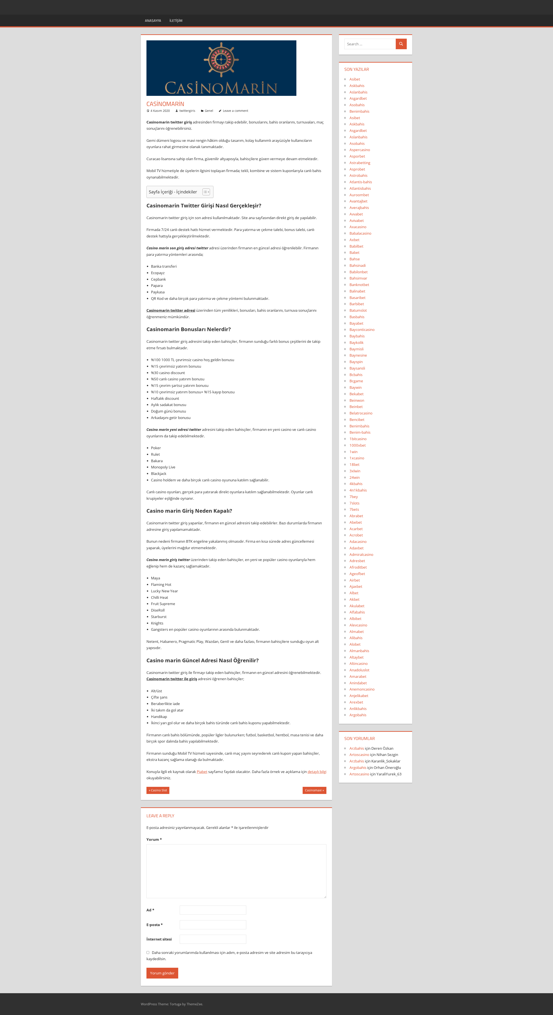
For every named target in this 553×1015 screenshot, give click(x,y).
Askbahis (357, 85)
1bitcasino (358, 438)
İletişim (176, 20)
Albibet (355, 618)
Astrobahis (358, 175)
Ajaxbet (356, 586)
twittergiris (187, 111)
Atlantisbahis (360, 188)
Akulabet (357, 605)
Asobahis (357, 104)
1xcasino (357, 457)
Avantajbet (358, 201)
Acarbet (356, 528)
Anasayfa (153, 20)
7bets (354, 509)
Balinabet (357, 291)
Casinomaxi (313, 791)
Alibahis (356, 637)
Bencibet (357, 419)
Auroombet (359, 194)
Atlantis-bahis (361, 181)
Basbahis (357, 316)
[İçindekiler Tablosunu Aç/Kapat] (204, 192)
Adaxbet (357, 547)
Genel (209, 111)
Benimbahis (359, 111)
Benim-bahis (360, 432)
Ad (150, 909)
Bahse (355, 258)
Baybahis (357, 336)
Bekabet (357, 393)
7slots (354, 503)
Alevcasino (358, 625)
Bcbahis (356, 374)
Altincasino (359, 663)
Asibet (355, 79)
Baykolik (357, 342)
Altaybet (357, 657)
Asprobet (357, 169)
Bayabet (356, 323)
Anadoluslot (359, 669)
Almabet (357, 631)
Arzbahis (357, 748)
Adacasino (358, 541)
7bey (354, 496)
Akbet (354, 599)
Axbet (354, 239)
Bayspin (356, 361)
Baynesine (358, 355)
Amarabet (358, 676)
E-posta (154, 924)
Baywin (356, 387)
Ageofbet (357, 573)
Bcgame (356, 380)
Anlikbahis (358, 708)
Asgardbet (358, 98)
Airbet (355, 580)
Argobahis (358, 714)
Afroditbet (358, 567)
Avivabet (357, 220)
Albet (354, 592)
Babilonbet (359, 271)
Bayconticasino (362, 329)
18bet (354, 464)
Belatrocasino (361, 413)
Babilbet (356, 246)
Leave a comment (235, 111)
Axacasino (358, 226)
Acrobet (356, 535)
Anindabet (358, 682)
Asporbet (357, 156)
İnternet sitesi (159, 939)
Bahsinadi (358, 265)
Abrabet (356, 515)
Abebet (356, 522)
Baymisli (357, 348)
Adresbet (357, 560)
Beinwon (357, 400)
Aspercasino (360, 149)
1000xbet (358, 445)
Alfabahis (357, 612)
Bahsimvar (358, 278)
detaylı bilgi (317, 771)
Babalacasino (360, 233)
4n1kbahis (358, 490)
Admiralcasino (361, 554)
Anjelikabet (359, 695)
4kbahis (356, 483)
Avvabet (356, 214)
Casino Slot (159, 791)
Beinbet (356, 406)
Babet (354, 252)
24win (355, 477)
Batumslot (358, 310)
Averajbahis (359, 207)
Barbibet (357, 303)
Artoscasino (359, 754)
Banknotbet (359, 284)
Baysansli (357, 368)
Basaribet (357, 297)
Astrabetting (360, 162)
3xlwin (355, 470)
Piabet (202, 771)
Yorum (154, 839)
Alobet (355, 644)
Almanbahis (359, 650)
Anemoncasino (362, 689)
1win (354, 451)
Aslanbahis (358, 92)
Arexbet (356, 702)
